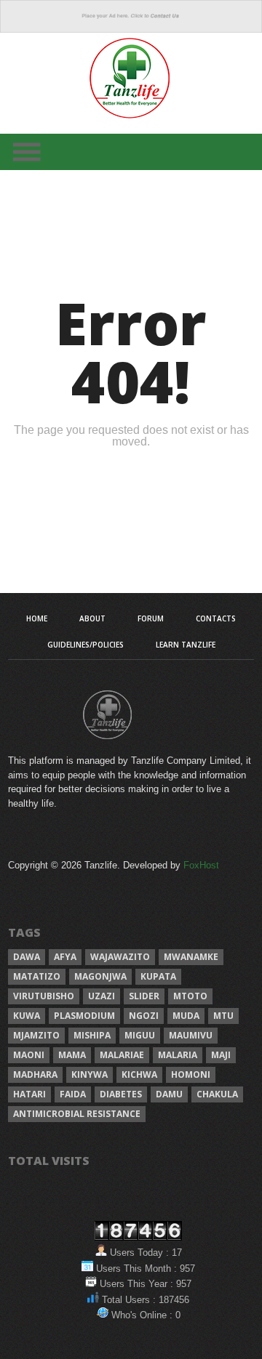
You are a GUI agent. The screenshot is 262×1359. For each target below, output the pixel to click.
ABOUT (92, 618)
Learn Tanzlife (185, 644)
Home (36, 618)
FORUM (151, 618)
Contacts (216, 618)
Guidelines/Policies (85, 644)
